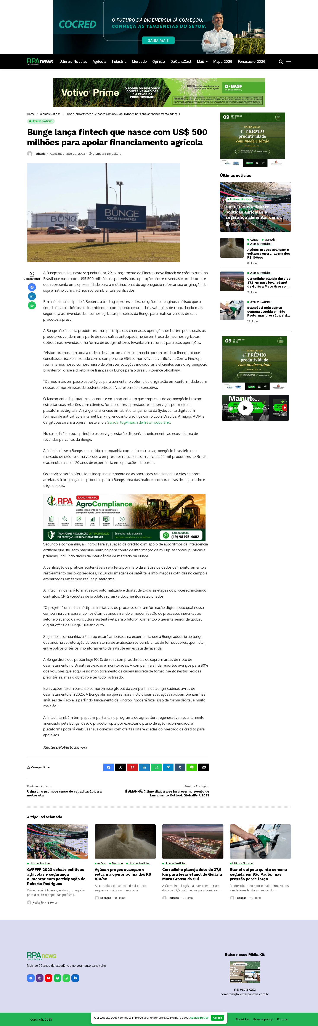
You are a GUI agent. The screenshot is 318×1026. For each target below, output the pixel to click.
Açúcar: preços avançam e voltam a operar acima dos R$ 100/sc (268, 253)
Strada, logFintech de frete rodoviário (138, 422)
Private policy (262, 1019)
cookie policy (199, 1017)
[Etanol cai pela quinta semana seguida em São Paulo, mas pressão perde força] (232, 310)
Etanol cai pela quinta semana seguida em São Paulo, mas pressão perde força (268, 312)
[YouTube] (48, 978)
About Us (242, 1019)
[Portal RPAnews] (40, 61)
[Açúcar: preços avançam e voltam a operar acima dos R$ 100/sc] (232, 248)
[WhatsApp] (66, 978)
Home (31, 114)
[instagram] (39, 978)
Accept (217, 1017)
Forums (282, 1019)
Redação (40, 153)
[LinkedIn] (75, 978)
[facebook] (31, 978)
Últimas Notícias (50, 114)
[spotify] (57, 978)
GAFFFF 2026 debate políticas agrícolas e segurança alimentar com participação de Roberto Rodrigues (251, 212)
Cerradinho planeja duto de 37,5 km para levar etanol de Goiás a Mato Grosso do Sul (269, 282)
